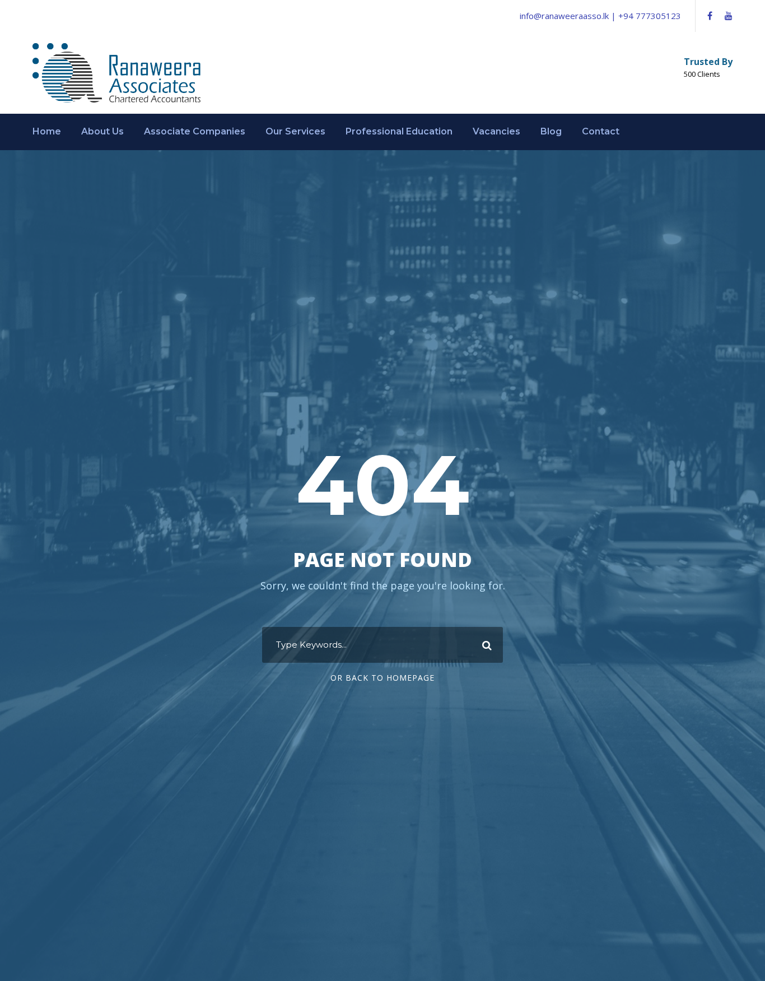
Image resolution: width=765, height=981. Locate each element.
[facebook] (709, 16)
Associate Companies (194, 131)
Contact (600, 131)
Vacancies (496, 131)
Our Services (295, 131)
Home (46, 131)
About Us (102, 131)
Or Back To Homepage (382, 677)
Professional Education (399, 131)
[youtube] (729, 16)
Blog (551, 131)
